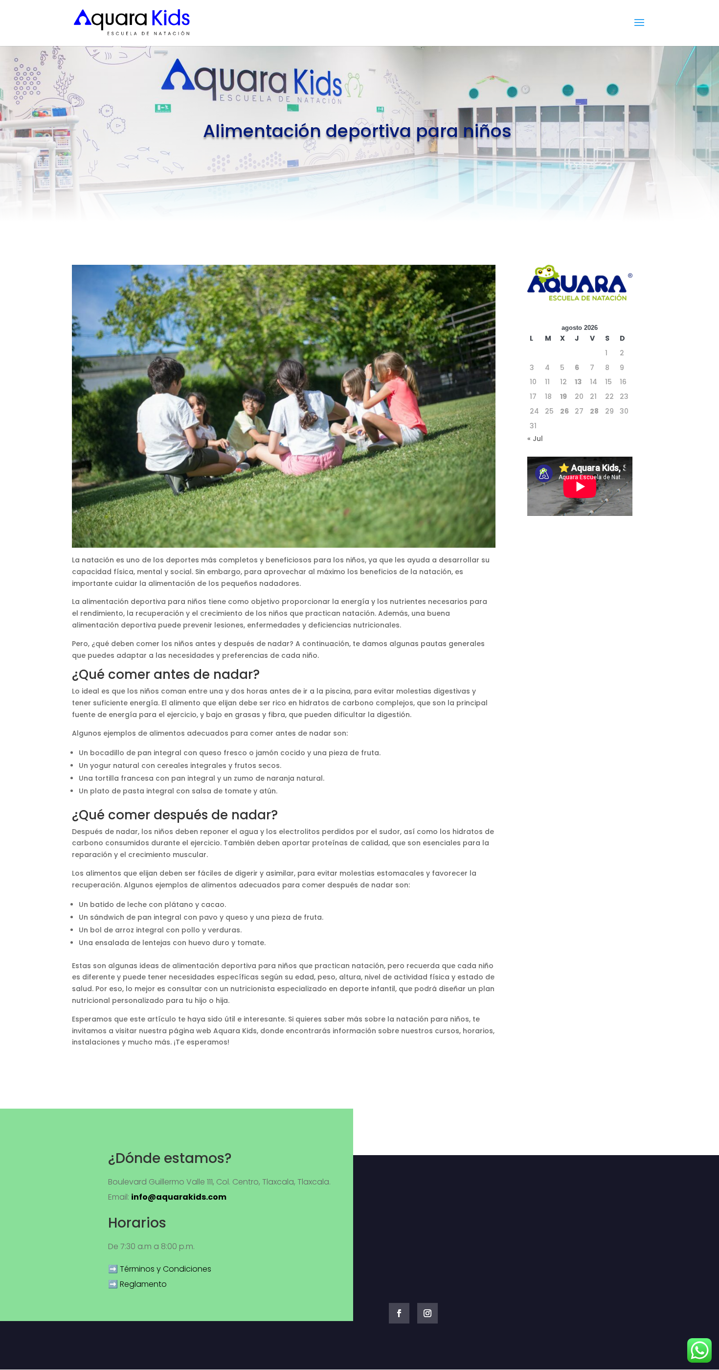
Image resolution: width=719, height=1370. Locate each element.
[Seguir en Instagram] (427, 1313)
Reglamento (143, 1284)
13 (578, 382)
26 (564, 411)
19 (563, 396)
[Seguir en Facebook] (399, 1313)
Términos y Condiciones (165, 1269)
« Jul (535, 438)
